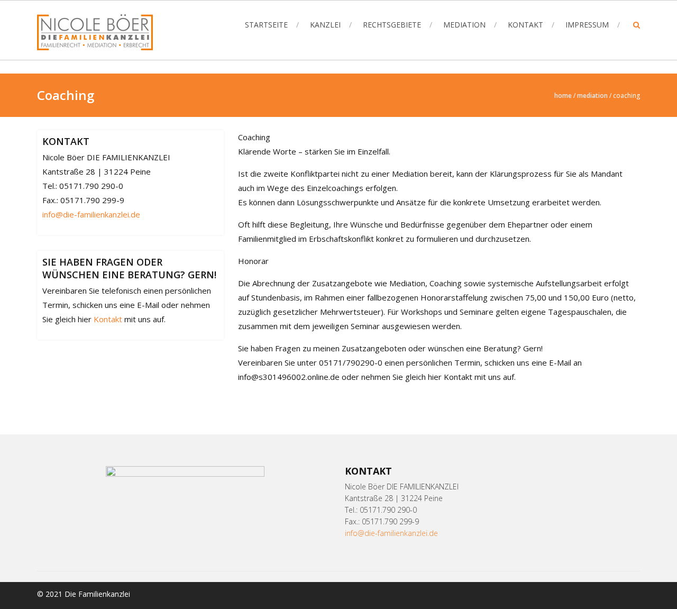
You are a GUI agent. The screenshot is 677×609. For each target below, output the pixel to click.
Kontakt (525, 25)
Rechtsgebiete (392, 25)
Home (563, 95)
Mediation (464, 25)
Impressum (587, 25)
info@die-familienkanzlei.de (91, 214)
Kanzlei (325, 25)
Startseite (266, 25)
